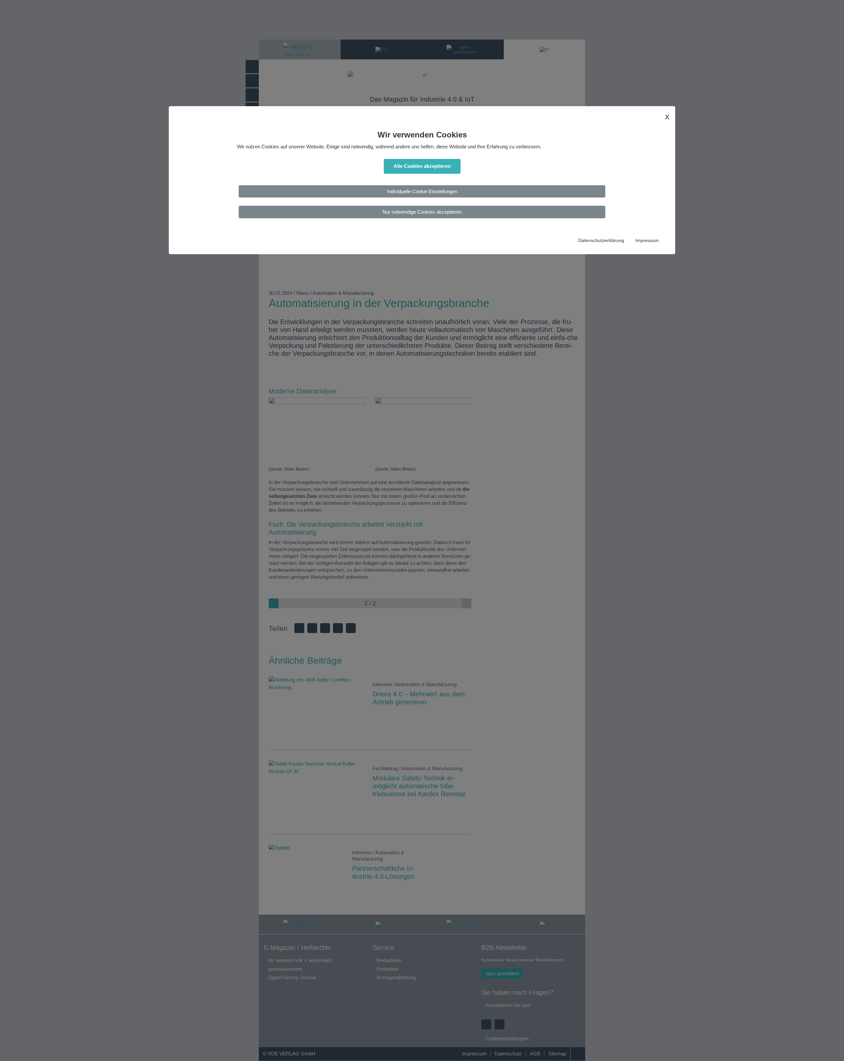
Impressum (647, 240)
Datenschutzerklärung (601, 240)
